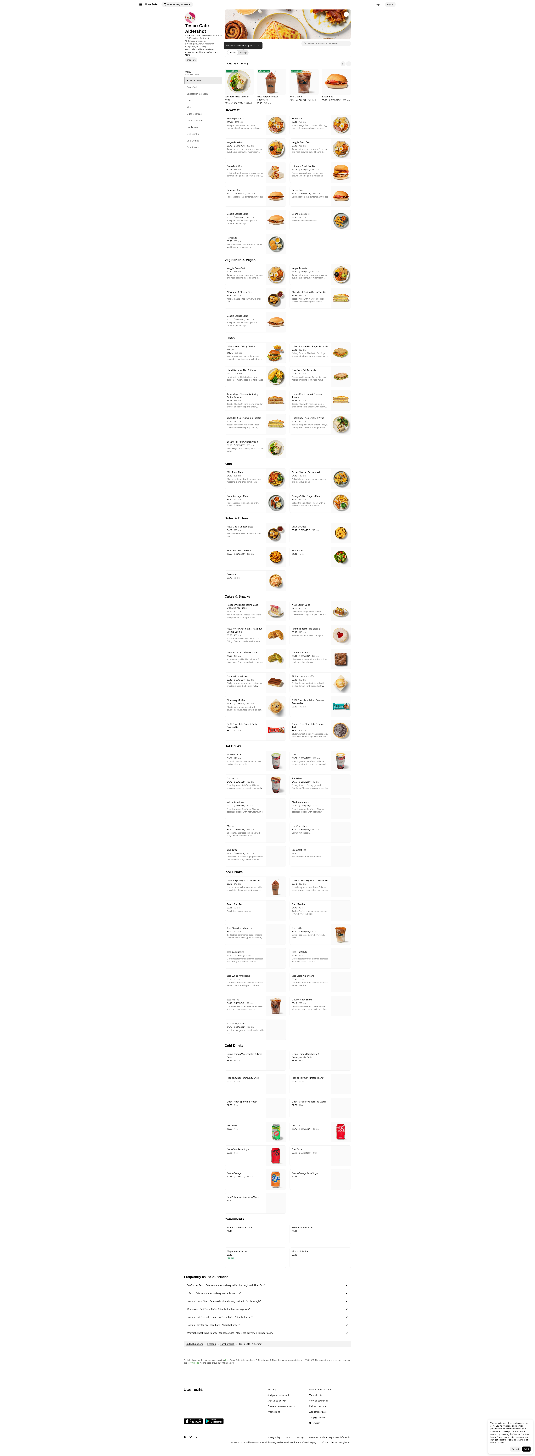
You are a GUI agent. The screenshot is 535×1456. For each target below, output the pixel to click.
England (211, 1343)
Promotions (274, 1411)
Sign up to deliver (277, 1400)
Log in (378, 4)
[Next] (348, 63)
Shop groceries (317, 1417)
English (316, 1422)
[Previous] (343, 63)
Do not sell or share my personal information (330, 1437)
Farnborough (227, 1343)
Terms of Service (303, 1442)
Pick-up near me (317, 1406)
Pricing (300, 1437)
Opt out (515, 1449)
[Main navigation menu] (140, 4)
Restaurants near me (320, 1389)
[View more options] (346, 14)
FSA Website (193, 1362)
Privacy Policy (274, 1437)
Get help (272, 1389)
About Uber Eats (318, 1411)
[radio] (233, 52)
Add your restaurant (278, 1395)
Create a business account (281, 1406)
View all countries (318, 1400)
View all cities (316, 1395)
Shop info (191, 60)
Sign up (390, 4)
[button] (267, 1285)
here (227, 1360)
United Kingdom (194, 1343)
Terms (288, 1437)
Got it (526, 1449)
